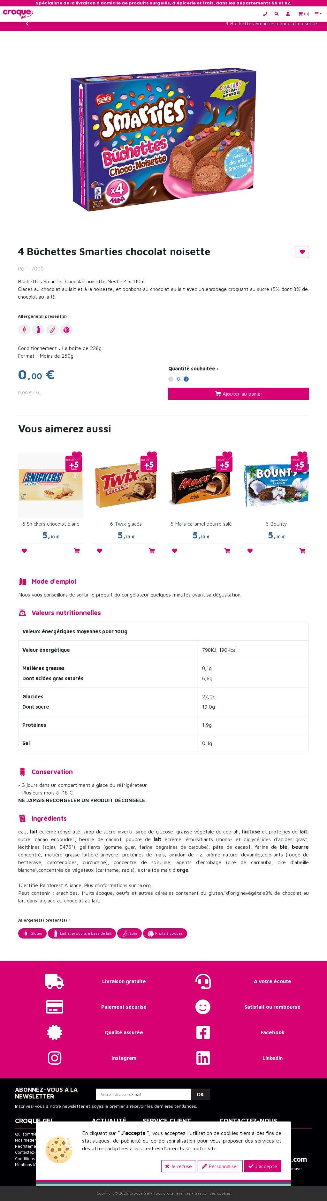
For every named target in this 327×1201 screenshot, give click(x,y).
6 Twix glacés (126, 524)
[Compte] (289, 14)
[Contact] (266, 14)
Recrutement (27, 1146)
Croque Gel (139, 1193)
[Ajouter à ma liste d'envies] (24, 551)
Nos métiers (26, 1140)
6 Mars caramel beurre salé (201, 524)
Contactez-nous (30, 1152)
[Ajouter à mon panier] (77, 551)
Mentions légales (31, 1164)
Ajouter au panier (241, 394)
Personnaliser (223, 1166)
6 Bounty (276, 524)
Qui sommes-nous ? (34, 1134)
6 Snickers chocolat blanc (50, 524)
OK (200, 1094)
